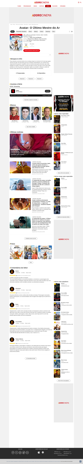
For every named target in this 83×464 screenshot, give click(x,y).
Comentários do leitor (19, 268)
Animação (33, 34)
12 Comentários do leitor (30, 358)
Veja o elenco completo (31, 126)
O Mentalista (63, 321)
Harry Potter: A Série (65, 115)
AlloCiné (56, 451)
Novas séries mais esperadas (63, 172)
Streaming (62, 6)
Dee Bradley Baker (47, 120)
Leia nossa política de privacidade (66, 461)
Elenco (13, 105)
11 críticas (22, 340)
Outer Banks (63, 340)
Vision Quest (63, 161)
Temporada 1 (39, 78)
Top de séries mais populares (63, 380)
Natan (16, 304)
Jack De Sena (36, 40)
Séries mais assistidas (19, 24)
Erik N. (17, 271)
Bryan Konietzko (43, 38)
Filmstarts (66, 451)
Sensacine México (61, 455)
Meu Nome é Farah (65, 302)
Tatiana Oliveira (19, 339)
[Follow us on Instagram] (20, 452)
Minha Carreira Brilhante (66, 350)
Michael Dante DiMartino (33, 38)
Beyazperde (66, 453)
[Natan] (12, 305)
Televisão (54, 6)
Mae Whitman (30, 40)
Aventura (38, 34)
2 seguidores (17, 272)
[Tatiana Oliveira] (12, 339)
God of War (63, 143)
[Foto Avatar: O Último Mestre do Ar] (16, 252)
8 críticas (22, 305)
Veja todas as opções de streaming (30, 99)
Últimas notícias (16, 132)
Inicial (11, 24)
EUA (30, 41)
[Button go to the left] (69, 31)
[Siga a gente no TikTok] (24, 452)
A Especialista (64, 124)
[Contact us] (27, 452)
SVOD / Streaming (15, 86)
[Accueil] (41, 2)
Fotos (12, 244)
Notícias (41, 6)
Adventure (18, 288)
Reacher (62, 178)
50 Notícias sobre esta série (31, 238)
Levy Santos (18, 321)
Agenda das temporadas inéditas (63, 217)
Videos (35, 6)
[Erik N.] (12, 271)
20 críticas (23, 290)
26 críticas (22, 323)
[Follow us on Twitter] (16, 452)
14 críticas (23, 272)
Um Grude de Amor (65, 312)
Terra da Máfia (64, 187)
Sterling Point (64, 196)
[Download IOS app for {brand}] (39, 452)
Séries (48, 6)
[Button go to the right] (72, 31)
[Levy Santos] (12, 322)
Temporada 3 (22, 78)
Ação (42, 34)
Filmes (19, 6)
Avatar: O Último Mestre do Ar (39, 27)
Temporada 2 (30, 78)
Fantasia (30, 36)
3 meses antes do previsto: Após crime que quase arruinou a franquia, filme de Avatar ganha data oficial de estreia (41, 165)
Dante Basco (42, 40)
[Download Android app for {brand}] (43, 452)
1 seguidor (17, 305)
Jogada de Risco (64, 369)
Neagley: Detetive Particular (66, 134)
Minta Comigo (64, 360)
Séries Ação (26, 24)
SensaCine (56, 453)
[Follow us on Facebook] (13, 452)
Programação (27, 6)
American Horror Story (65, 205)
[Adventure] (12, 289)
